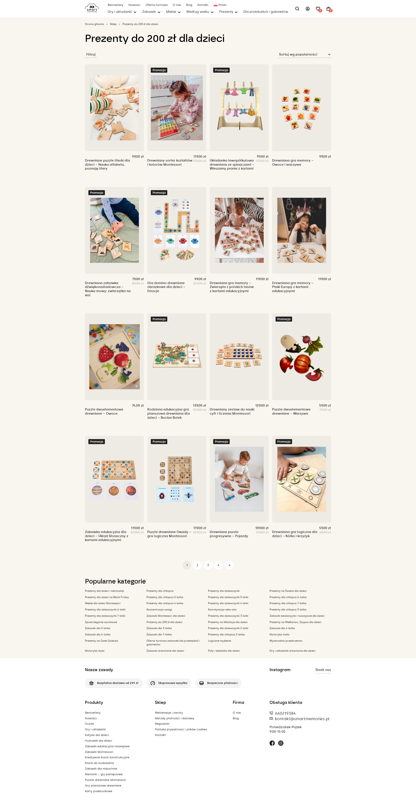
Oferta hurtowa (156, 5)
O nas (177, 5)
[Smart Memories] (92, 11)
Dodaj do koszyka (108, 143)
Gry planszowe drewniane (103, 785)
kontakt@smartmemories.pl (302, 718)
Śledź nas (323, 670)
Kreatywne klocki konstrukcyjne (107, 757)
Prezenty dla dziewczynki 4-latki (228, 603)
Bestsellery (115, 5)
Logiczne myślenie (219, 640)
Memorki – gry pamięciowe (104, 774)
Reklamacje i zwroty (169, 712)
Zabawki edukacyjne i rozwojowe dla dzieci (297, 615)
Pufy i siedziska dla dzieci (224, 650)
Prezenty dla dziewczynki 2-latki (228, 628)
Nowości (134, 5)
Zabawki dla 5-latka (97, 628)
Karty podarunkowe (98, 791)
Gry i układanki (95, 729)
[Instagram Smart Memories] (280, 744)
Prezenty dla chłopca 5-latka (164, 597)
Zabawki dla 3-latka (159, 628)
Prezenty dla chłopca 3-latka (288, 609)
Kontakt (202, 5)
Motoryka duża (94, 650)
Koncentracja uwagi (159, 609)
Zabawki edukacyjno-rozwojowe (107, 746)
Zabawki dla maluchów (101, 768)
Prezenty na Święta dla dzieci (288, 590)
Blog (189, 5)
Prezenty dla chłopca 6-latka (288, 597)
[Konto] (307, 8)
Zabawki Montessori (99, 752)
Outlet (89, 723)
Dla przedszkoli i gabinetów (265, 12)
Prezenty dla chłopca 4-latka (164, 603)
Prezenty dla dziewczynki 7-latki (105, 615)
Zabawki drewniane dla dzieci (165, 650)
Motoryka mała (279, 634)
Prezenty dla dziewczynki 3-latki (228, 615)
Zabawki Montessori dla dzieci (165, 615)
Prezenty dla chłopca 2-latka (226, 634)
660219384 (285, 713)
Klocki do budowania (99, 763)
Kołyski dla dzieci (97, 735)
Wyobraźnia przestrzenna (286, 640)
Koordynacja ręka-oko (222, 609)
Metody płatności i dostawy (174, 718)
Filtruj (91, 54)
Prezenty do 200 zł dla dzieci (164, 622)
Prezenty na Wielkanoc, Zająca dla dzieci (295, 622)
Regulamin (162, 723)
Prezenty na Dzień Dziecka (101, 640)
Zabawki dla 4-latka (282, 628)
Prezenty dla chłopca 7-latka (288, 603)
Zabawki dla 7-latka (159, 634)
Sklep (113, 24)
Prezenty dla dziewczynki (224, 590)
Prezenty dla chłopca (160, 590)
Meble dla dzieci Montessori (102, 603)
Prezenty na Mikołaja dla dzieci (228, 622)
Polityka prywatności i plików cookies (181, 729)
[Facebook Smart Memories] (272, 744)
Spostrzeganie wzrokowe (101, 622)
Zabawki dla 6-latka (97, 634)
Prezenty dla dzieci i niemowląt (104, 590)
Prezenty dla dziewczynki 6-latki (105, 609)
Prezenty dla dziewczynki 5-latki (228, 597)
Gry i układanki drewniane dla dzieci (292, 650)
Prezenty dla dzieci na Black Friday (107, 597)
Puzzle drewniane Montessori (105, 780)
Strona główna (94, 24)
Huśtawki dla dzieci (98, 740)
